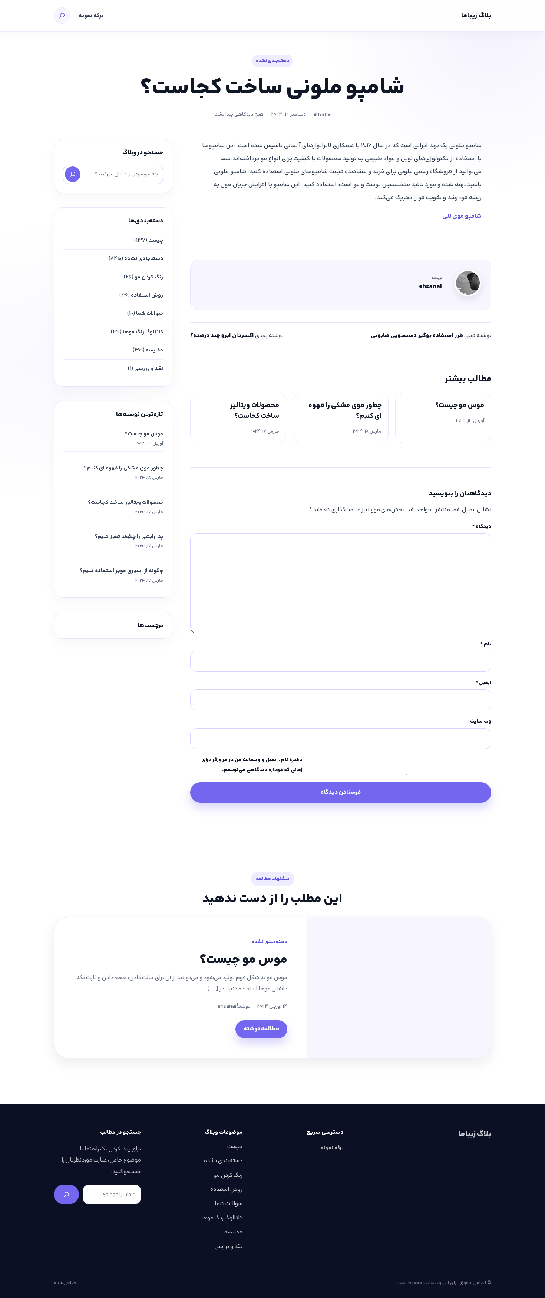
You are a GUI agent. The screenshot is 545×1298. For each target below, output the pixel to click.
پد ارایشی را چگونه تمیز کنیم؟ (129, 536)
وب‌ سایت (480, 721)
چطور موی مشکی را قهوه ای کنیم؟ (345, 411)
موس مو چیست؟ (459, 405)
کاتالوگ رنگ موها (143, 331)
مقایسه (154, 350)
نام (485, 644)
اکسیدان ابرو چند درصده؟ (222, 335)
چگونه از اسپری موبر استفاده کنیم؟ (121, 570)
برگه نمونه (91, 15)
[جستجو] (62, 15)
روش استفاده (147, 295)
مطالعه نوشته (261, 1029)
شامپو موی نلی (462, 216)
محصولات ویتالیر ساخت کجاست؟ (254, 411)
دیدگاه (481, 526)
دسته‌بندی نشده (272, 61)
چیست (155, 240)
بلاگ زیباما (476, 15)
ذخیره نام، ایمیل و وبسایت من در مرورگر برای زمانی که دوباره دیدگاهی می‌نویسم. (252, 764)
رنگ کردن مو (149, 277)
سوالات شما (149, 313)
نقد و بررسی (148, 368)
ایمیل (483, 682)
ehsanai (322, 114)
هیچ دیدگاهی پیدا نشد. (239, 114)
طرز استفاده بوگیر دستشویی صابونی (417, 335)
